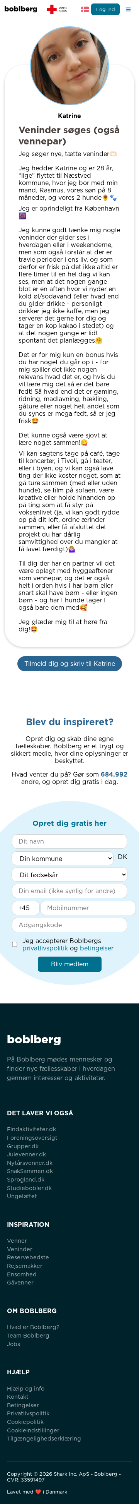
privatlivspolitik (45, 948)
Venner (17, 1240)
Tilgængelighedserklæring (44, 1438)
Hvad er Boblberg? (33, 1327)
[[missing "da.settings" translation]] (85, 9)
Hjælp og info (25, 1388)
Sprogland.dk (25, 1179)
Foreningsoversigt (32, 1137)
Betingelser (23, 1405)
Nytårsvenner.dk (30, 1162)
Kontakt (18, 1396)
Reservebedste (28, 1257)
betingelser (97, 948)
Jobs (13, 1344)
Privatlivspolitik (28, 1413)
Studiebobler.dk (29, 1188)
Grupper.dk (23, 1146)
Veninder (19, 1249)
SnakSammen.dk (30, 1171)
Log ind (105, 9)
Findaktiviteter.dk (31, 1129)
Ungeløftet (22, 1196)
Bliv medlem (69, 964)
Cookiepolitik (25, 1421)
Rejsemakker (24, 1265)
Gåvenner (20, 1282)
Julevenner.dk (26, 1154)
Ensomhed (22, 1274)
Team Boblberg (28, 1335)
